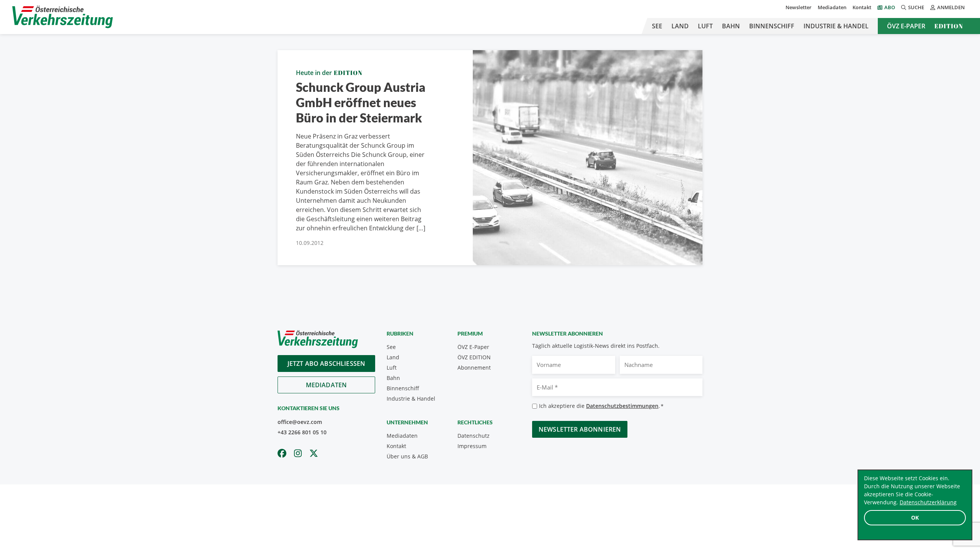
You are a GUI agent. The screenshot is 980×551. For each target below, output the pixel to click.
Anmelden (951, 7)
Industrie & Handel (836, 26)
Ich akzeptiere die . (601, 405)
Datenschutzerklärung (928, 502)
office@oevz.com (300, 421)
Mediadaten (832, 7)
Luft (705, 26)
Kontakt (862, 7)
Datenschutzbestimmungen (622, 405)
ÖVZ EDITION (474, 357)
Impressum (472, 446)
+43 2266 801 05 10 (302, 432)
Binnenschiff (771, 26)
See (657, 26)
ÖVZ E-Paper (906, 26)
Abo (889, 7)
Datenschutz (473, 435)
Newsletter (799, 7)
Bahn (731, 26)
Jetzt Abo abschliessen (326, 363)
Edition (948, 26)
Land (680, 26)
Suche (916, 7)
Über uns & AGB (407, 456)
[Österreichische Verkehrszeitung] (62, 17)
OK (915, 517)
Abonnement (474, 367)
